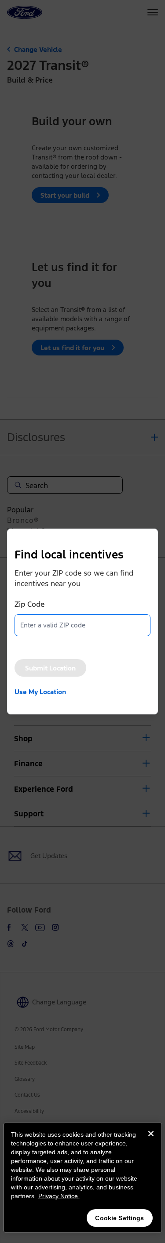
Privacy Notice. (59, 1196)
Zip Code (29, 604)
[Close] (151, 1140)
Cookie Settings (119, 1217)
